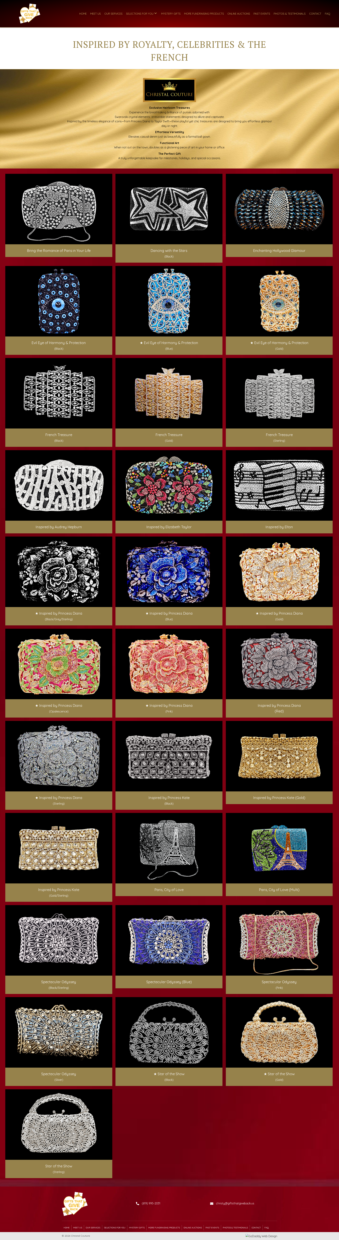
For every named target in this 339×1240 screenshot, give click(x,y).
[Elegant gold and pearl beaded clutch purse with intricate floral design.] (279, 1032)
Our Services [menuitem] (93, 1227)
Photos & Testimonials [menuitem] (235, 1227)
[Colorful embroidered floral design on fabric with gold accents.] (58, 664)
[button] (155, 13)
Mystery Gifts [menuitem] (137, 1227)
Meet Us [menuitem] (77, 1227)
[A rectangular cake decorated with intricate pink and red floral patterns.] (168, 664)
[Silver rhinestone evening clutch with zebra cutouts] (58, 485)
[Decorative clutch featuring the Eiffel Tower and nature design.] (279, 848)
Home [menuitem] (67, 1227)
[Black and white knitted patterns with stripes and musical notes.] (279, 485)
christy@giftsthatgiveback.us (235, 1203)
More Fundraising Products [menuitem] (164, 1227)
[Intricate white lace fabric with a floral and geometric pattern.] (279, 393)
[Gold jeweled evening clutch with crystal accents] (279, 756)
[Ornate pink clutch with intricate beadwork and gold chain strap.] (279, 940)
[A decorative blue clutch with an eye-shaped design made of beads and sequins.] (168, 301)
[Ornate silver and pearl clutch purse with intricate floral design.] (58, 1032)
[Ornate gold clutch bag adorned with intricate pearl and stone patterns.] (58, 848)
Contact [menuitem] (256, 1227)
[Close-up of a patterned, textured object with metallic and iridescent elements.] (279, 209)
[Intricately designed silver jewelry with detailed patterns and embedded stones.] (168, 756)
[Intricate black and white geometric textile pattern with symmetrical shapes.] (58, 393)
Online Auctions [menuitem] (193, 1227)
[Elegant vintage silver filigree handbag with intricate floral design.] (58, 1124)
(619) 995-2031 (151, 1203)
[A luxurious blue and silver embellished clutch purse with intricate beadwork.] (168, 940)
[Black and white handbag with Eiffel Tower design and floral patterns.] (58, 209)
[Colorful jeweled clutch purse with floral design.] (168, 485)
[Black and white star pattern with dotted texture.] (168, 209)
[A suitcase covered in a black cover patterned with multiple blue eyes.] (58, 301)
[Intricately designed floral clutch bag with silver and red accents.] (279, 664)
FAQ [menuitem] (266, 1227)
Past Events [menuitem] (212, 1227)
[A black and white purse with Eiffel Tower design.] (168, 848)
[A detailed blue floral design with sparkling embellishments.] (168, 572)
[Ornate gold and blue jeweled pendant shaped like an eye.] (279, 301)
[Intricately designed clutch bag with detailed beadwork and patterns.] (58, 940)
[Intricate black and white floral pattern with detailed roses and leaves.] (58, 572)
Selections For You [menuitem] (114, 1227)
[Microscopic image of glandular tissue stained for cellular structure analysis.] (279, 572)
